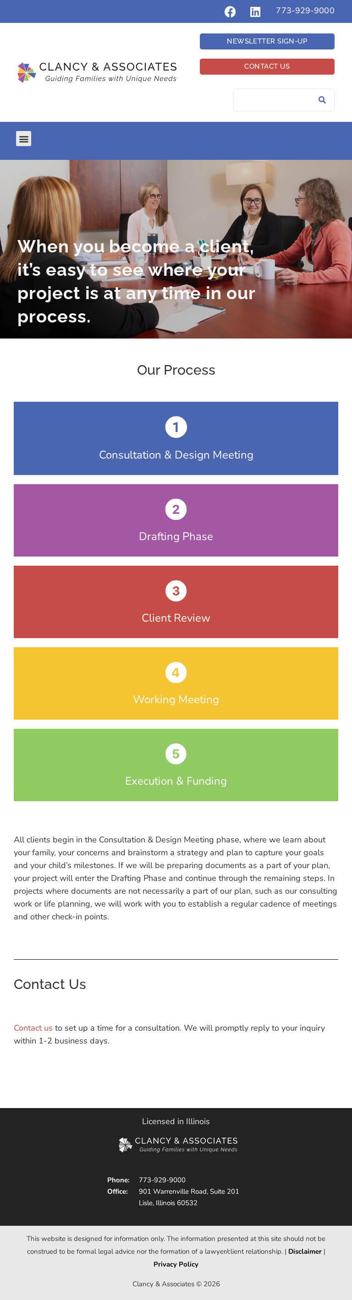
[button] (23, 138)
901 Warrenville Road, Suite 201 (189, 1191)
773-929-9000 (305, 10)
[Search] (322, 100)
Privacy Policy (176, 1264)
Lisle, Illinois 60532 (168, 1202)
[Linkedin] (255, 11)
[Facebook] (230, 11)
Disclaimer (305, 1251)
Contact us (33, 1028)
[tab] (176, 438)
